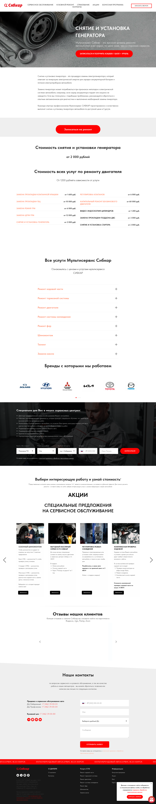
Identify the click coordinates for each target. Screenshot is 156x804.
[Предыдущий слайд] (4, 560)
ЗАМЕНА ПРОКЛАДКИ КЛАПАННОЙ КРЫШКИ (37, 194)
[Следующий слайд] (151, 560)
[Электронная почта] (40, 719)
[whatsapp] (32, 719)
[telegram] (28, 719)
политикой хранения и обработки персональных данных (56, 458)
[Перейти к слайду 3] (79, 397)
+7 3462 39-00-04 (50, 707)
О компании (52, 772)
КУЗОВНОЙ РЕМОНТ (65, 5)
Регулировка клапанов (92, 194)
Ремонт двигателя (48, 307)
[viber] (36, 719)
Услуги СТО (85, 769)
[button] (141, 6)
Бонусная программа (118, 772)
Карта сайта (116, 782)
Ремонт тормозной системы (53, 298)
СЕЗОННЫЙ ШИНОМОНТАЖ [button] (30, 547)
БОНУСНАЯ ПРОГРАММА (112, 5)
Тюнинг (42, 344)
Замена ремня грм (25, 208)
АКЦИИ (96, 5)
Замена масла (46, 353)
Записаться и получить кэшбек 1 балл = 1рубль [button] (104, 54)
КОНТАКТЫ (77, 7)
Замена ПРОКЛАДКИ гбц (28, 201)
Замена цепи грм (25, 215)
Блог (113, 779)
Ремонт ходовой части (50, 289)
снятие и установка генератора (32, 222)
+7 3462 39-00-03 (50, 704)
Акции (114, 776)
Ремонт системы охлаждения (54, 316)
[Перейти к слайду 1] (76, 397)
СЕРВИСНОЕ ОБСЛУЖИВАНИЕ (40, 5)
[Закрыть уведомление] (151, 784)
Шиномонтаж (45, 335)
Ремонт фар (44, 325)
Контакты (51, 776)
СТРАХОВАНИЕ (83, 5)
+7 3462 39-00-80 (47, 714)
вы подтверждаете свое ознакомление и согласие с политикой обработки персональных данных (29, 798)
